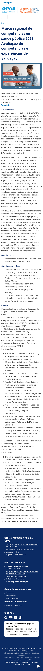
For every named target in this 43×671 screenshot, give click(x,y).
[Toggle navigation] (4, 17)
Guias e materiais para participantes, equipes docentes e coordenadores (22, 572)
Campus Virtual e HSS (14, 605)
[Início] (20, 10)
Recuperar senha (12, 598)
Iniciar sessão (11, 595)
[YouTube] (11, 617)
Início (3, 23)
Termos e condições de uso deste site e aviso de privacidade (22, 545)
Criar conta (10, 593)
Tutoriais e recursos (13, 568)
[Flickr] (15, 617)
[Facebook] (5, 617)
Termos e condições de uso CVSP (25, 663)
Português (7, 2)
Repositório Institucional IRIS (16, 555)
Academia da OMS (12, 552)
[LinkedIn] (20, 617)
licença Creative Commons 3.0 (26, 648)
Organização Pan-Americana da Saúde (20, 549)
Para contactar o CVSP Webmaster (17, 662)
